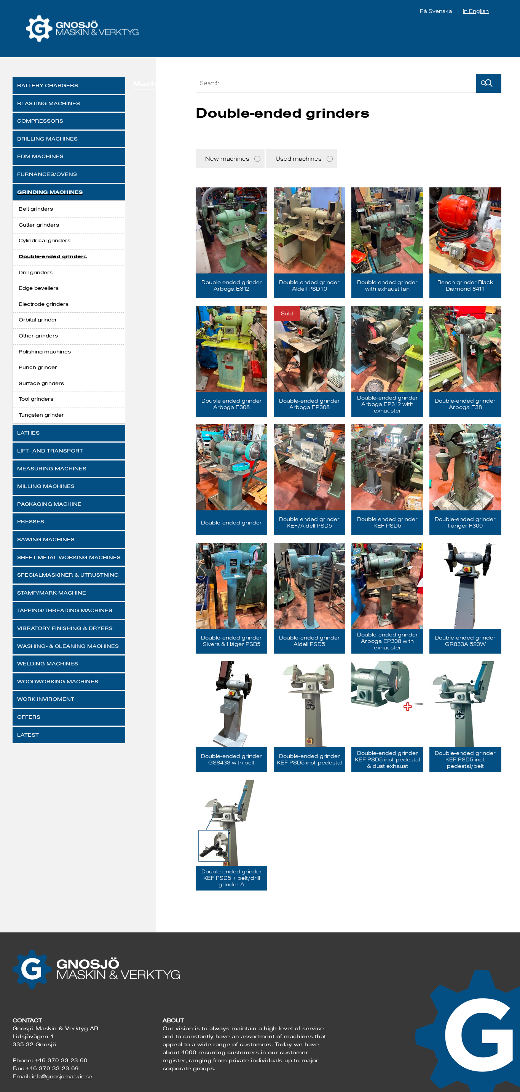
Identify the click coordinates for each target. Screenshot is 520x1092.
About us (400, 84)
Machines (153, 84)
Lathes (28, 433)
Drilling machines (47, 139)
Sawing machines (46, 539)
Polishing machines (45, 352)
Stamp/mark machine (51, 593)
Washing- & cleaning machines (68, 646)
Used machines (299, 158)
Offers (28, 717)
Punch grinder (38, 367)
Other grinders (38, 336)
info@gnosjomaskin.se (62, 1076)
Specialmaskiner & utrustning (68, 575)
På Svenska (437, 11)
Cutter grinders (39, 225)
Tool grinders (36, 399)
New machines (227, 158)
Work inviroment (45, 699)
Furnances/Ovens (47, 174)
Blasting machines (48, 103)
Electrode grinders (44, 304)
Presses (30, 521)
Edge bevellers (39, 288)
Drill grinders (36, 272)
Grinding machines (50, 192)
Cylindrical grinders (44, 240)
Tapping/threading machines (64, 610)
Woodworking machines (57, 681)
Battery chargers (47, 85)
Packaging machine (49, 504)
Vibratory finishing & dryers (65, 628)
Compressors (40, 121)
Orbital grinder (38, 320)
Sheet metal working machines (69, 557)
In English (476, 11)
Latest (28, 735)
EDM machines (40, 156)
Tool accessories (222, 84)
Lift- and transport (50, 451)
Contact (449, 84)
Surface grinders (41, 383)
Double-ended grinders (53, 256)
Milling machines (46, 486)
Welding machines (47, 663)
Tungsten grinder (41, 415)
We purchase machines (319, 84)
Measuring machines (51, 468)
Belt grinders (36, 209)
